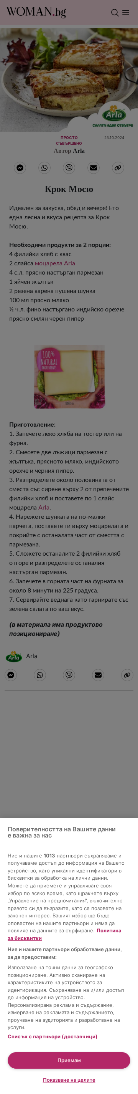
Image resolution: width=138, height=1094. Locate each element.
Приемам (69, 1060)
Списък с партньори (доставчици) (52, 1036)
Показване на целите (69, 1080)
